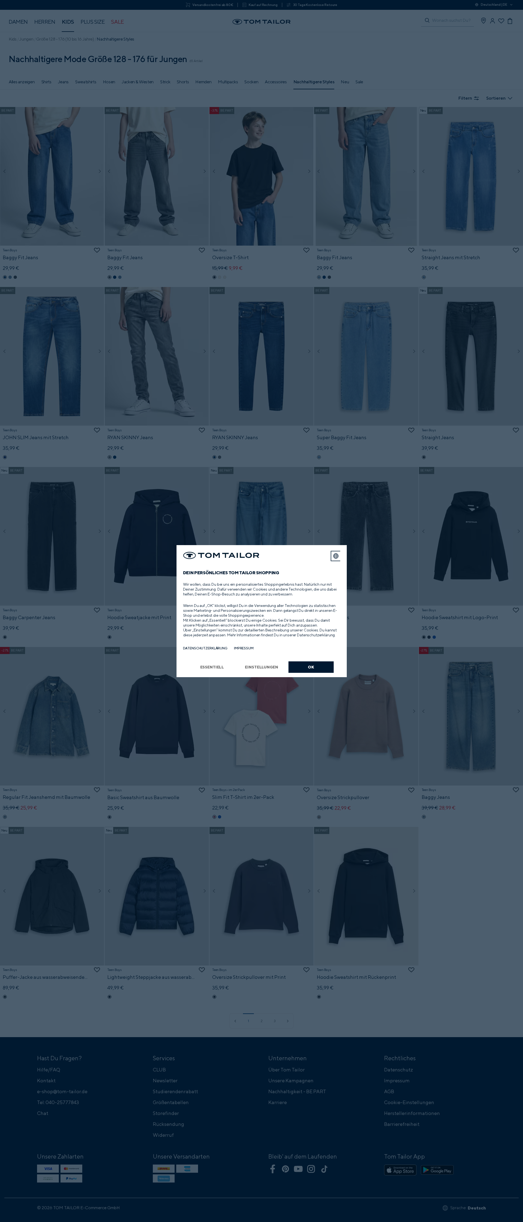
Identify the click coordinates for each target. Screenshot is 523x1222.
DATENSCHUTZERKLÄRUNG (205, 648)
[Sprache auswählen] (336, 556)
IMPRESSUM (244, 648)
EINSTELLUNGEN (261, 667)
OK (311, 667)
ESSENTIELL (212, 667)
